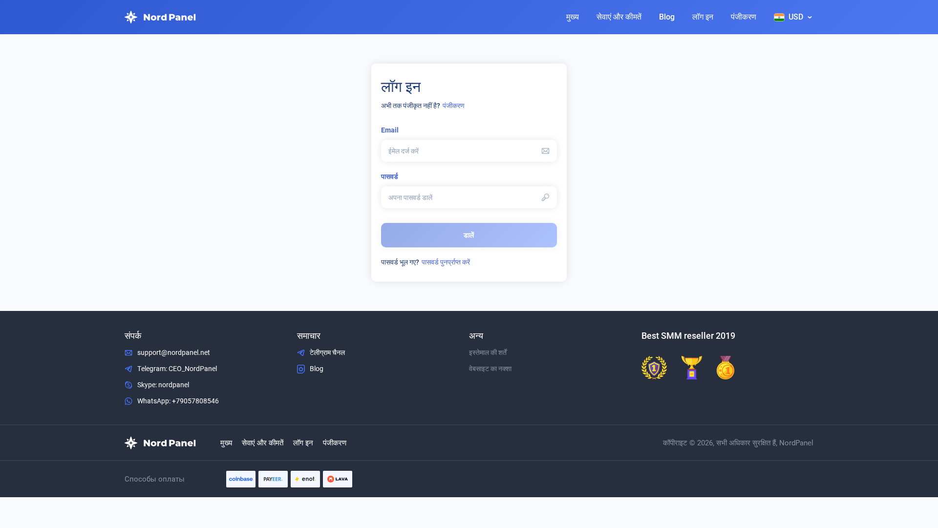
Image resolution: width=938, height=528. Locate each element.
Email (390, 130)
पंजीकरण (743, 17)
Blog (667, 17)
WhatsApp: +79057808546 (178, 401)
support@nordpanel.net (173, 352)
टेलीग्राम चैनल (327, 352)
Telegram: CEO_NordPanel (177, 369)
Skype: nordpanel (163, 385)
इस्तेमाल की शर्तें (488, 352)
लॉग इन (702, 17)
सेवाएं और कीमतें (619, 17)
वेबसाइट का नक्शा (490, 369)
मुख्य (572, 17)
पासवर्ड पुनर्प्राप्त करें (446, 262)
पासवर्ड (389, 176)
